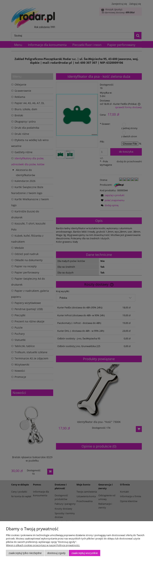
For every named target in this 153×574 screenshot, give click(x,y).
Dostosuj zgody (56, 553)
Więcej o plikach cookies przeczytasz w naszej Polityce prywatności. (43, 545)
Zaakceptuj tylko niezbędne (25, 553)
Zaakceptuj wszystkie (84, 553)
